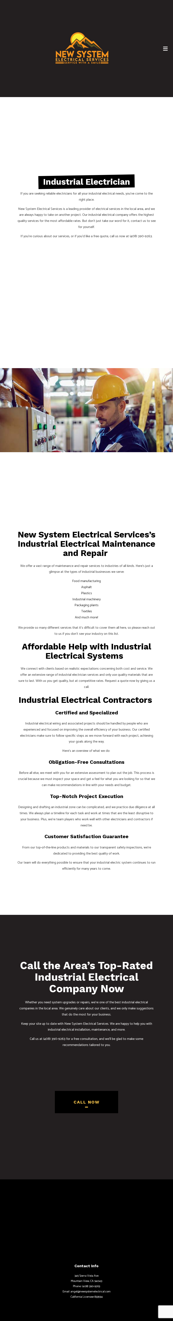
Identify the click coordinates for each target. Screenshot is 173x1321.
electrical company (115, 215)
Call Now (87, 1102)
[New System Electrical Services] (82, 48)
